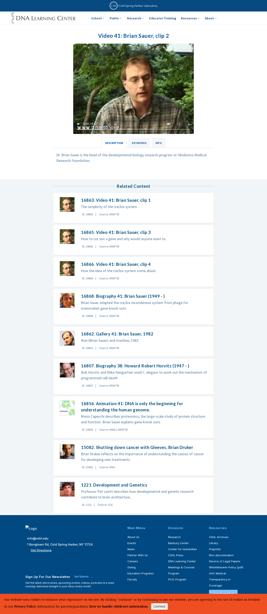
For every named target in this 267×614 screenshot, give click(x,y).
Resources (189, 18)
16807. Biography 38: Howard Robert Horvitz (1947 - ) (135, 365)
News (131, 549)
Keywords (139, 143)
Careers (132, 561)
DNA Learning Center (182, 561)
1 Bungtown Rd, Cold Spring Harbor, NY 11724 (60, 544)
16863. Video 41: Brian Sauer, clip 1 (116, 200)
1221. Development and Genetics (114, 484)
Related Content (133, 186)
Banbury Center (178, 543)
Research (134, 18)
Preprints (215, 549)
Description (114, 143)
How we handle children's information (118, 606)
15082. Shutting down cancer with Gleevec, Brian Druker (137, 447)
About (209, 18)
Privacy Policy (25, 606)
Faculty (132, 579)
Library (213, 543)
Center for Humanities (182, 549)
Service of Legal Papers (224, 561)
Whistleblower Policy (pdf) (226, 567)
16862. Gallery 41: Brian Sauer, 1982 (117, 333)
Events (131, 543)
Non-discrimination (221, 555)
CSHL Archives (218, 537)
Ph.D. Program (177, 579)
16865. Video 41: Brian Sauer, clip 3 (116, 232)
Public (114, 18)
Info (158, 143)
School (96, 18)
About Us (133, 537)
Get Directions (41, 550)
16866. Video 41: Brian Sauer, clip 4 (116, 264)
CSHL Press (175, 555)
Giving (131, 567)
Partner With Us (137, 555)
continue (159, 606)
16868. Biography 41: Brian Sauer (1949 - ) (123, 296)
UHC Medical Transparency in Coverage (219, 579)
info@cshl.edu (37, 538)
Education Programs (140, 573)
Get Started (81, 576)
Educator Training (162, 18)
